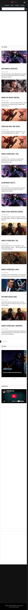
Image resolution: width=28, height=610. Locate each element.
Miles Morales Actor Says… (9, 68)
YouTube (22, 5)
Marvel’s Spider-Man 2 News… (10, 269)
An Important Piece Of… (8, 183)
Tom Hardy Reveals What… (9, 297)
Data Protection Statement (14, 607)
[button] (11, 378)
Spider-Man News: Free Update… (11, 126)
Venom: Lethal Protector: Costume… (12, 212)
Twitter (12, 5)
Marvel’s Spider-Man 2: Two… (10, 154)
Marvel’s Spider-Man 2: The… (10, 240)
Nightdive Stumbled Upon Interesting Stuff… (12, 372)
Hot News (4, 346)
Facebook (7, 5)
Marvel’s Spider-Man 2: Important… (12, 326)
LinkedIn (17, 5)
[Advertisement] (14, 27)
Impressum (21, 605)
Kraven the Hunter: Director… (10, 97)
